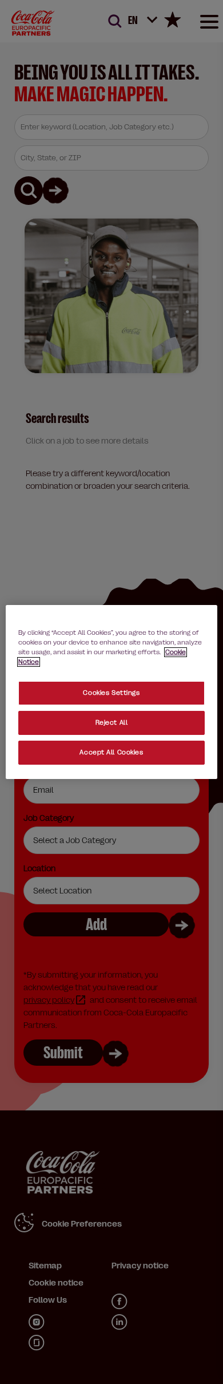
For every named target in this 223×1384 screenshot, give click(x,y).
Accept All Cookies (111, 752)
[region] (112, 692)
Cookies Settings (111, 693)
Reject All (111, 722)
